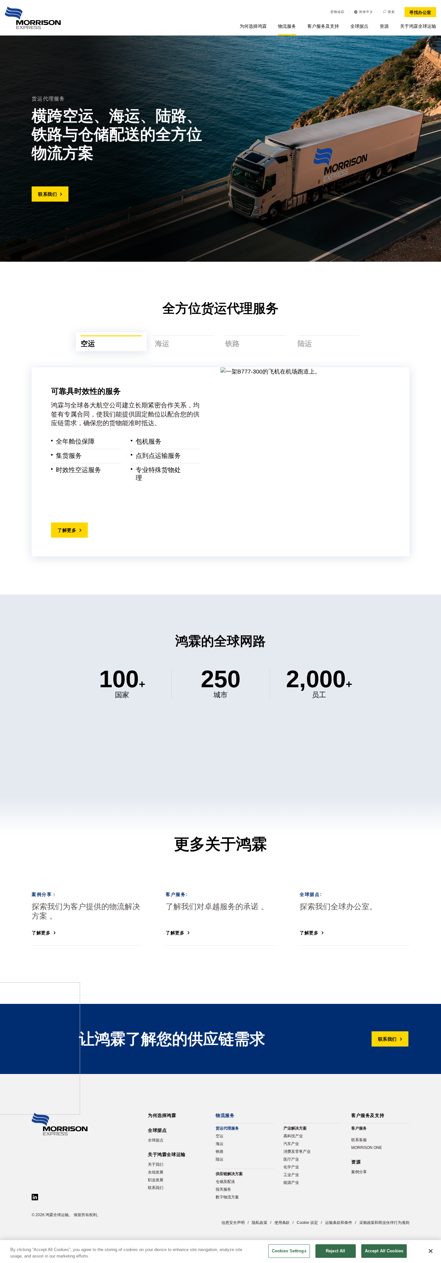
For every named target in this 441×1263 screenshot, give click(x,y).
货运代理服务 (227, 1128)
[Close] (431, 1251)
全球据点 (155, 1140)
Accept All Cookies (384, 1250)
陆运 (219, 1159)
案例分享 (359, 1172)
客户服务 (359, 1128)
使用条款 (282, 1222)
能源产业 (291, 1182)
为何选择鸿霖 (253, 26)
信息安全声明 (233, 1222)
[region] (220, 1251)
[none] (363, 12)
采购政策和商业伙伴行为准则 (384, 1222)
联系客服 (359, 1140)
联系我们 (47, 194)
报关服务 (223, 1189)
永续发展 (155, 1172)
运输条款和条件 (338, 1222)
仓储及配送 (225, 1181)
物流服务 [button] (287, 26)
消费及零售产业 (297, 1151)
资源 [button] (384, 26)
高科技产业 (293, 1136)
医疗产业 (291, 1159)
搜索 (391, 12)
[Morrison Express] (33, 17)
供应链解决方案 (229, 1174)
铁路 (219, 1151)
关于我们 (155, 1164)
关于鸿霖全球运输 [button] (418, 26)
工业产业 (291, 1175)
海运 (219, 1144)
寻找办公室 (420, 12)
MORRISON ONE (366, 1147)
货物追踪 (337, 12)
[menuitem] (363, 12)
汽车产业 (291, 1144)
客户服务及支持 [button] (323, 26)
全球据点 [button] (359, 26)
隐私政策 (259, 1222)
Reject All (335, 1250)
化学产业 (291, 1167)
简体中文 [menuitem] (366, 12)
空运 (219, 1136)
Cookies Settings (289, 1250)
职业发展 (155, 1180)
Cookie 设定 (307, 1222)
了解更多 (66, 530)
